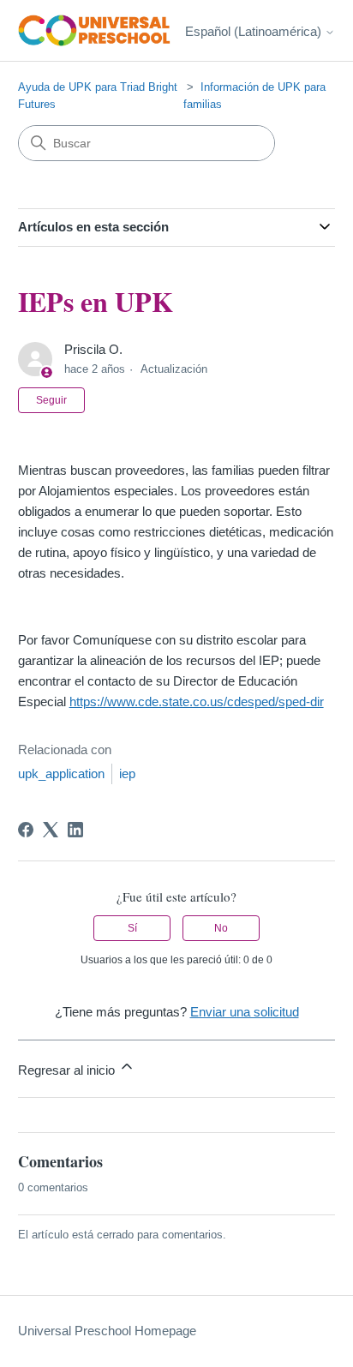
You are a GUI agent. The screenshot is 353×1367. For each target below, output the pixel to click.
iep (127, 773)
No (221, 928)
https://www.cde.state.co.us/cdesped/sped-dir (196, 701)
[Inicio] (94, 30)
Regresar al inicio (68, 1070)
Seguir (51, 400)
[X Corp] (50, 829)
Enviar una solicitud (244, 1011)
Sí (132, 928)
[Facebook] (25, 829)
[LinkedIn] (75, 829)
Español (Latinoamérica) (255, 31)
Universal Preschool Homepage (107, 1330)
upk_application (61, 773)
